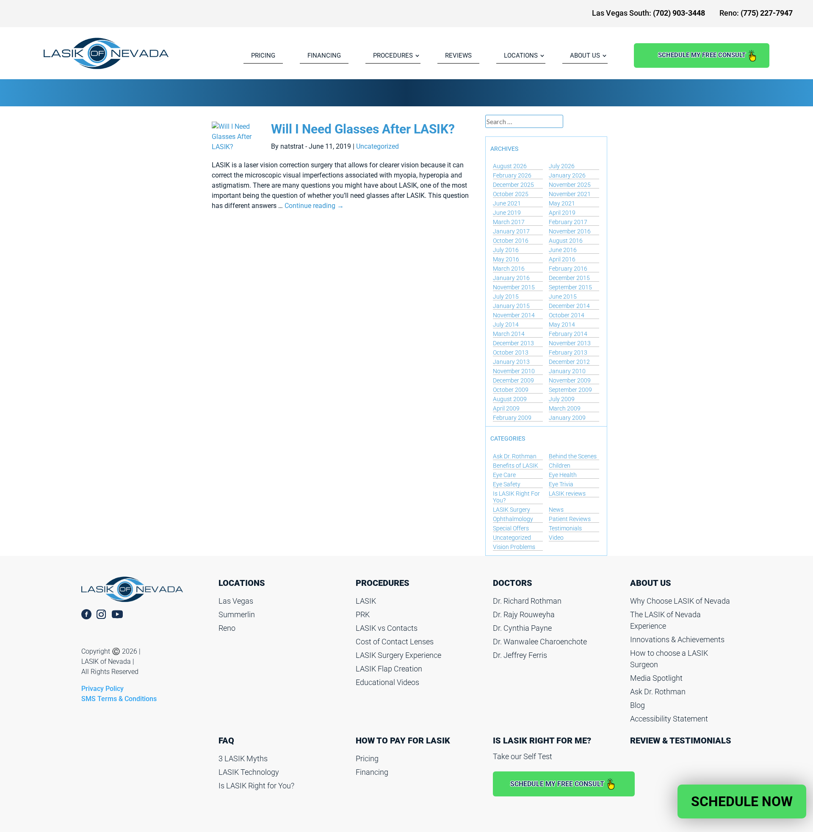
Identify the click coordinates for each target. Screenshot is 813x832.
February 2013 (568, 352)
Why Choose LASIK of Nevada (680, 600)
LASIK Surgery (511, 509)
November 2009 (570, 380)
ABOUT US (585, 55)
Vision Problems (514, 547)
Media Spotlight (656, 678)
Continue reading (314, 206)
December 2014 (569, 305)
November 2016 (570, 231)
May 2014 (562, 324)
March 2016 (509, 268)
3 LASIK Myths (243, 758)
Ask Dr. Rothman (514, 456)
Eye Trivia (561, 484)
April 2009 (506, 408)
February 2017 (568, 222)
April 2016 (562, 259)
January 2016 (511, 278)
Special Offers (511, 528)
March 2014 (509, 333)
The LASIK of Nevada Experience (665, 620)
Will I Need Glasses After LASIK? (363, 129)
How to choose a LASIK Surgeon (669, 659)
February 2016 (568, 268)
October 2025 (510, 194)
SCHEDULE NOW (742, 801)
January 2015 (511, 305)
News (556, 509)
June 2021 (507, 203)
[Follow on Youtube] (122, 614)
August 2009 (510, 399)
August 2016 (566, 240)
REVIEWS (458, 55)
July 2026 (562, 166)
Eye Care (504, 474)
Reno (226, 628)
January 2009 (567, 417)
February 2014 (568, 333)
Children (559, 465)
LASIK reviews (567, 493)
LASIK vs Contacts (387, 628)
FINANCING (324, 55)
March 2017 (509, 222)
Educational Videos (387, 682)
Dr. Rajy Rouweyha (524, 614)
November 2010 (514, 371)
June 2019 (507, 212)
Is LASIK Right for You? (256, 785)
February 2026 (512, 175)
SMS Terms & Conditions (119, 699)
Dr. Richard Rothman (527, 600)
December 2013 (513, 343)
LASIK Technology (248, 772)
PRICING (263, 55)
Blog (637, 705)
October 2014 (566, 315)
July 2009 (562, 399)
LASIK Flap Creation (389, 668)
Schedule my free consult (702, 55)
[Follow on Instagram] (101, 614)
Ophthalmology (513, 519)
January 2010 (567, 371)
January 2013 (511, 361)
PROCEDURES (393, 55)
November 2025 (570, 184)
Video (556, 537)
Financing (372, 772)
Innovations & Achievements (677, 639)
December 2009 (513, 380)
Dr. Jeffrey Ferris (520, 655)
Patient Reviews (570, 519)
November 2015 (514, 287)
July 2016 (506, 250)
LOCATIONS (521, 55)
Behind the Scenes (573, 456)
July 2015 (506, 296)
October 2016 (510, 240)
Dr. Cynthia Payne (522, 628)
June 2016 (563, 250)
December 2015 (569, 278)
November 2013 (570, 343)
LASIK (366, 600)
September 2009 (570, 389)
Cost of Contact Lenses (395, 641)
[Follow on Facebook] (86, 614)
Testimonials (565, 528)
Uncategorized (377, 146)
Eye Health (563, 474)
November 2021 (570, 194)
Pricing (367, 758)
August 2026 (510, 166)
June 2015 (563, 296)
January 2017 (511, 231)
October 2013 (510, 352)
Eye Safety (506, 484)
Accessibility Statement (669, 718)
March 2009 (565, 408)
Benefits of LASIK (515, 465)
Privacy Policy (102, 689)
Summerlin (236, 614)
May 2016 (506, 259)
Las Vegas (235, 600)
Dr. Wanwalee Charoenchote (540, 641)
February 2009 (512, 417)
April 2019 (562, 212)
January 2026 (567, 175)
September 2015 (570, 287)
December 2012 (569, 361)
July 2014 (506, 324)
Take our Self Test (522, 756)
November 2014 (514, 315)
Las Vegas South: (648, 12)
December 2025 (513, 184)
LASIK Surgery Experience (398, 655)
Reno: (756, 12)
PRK (363, 614)
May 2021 (562, 203)
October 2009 (510, 389)
